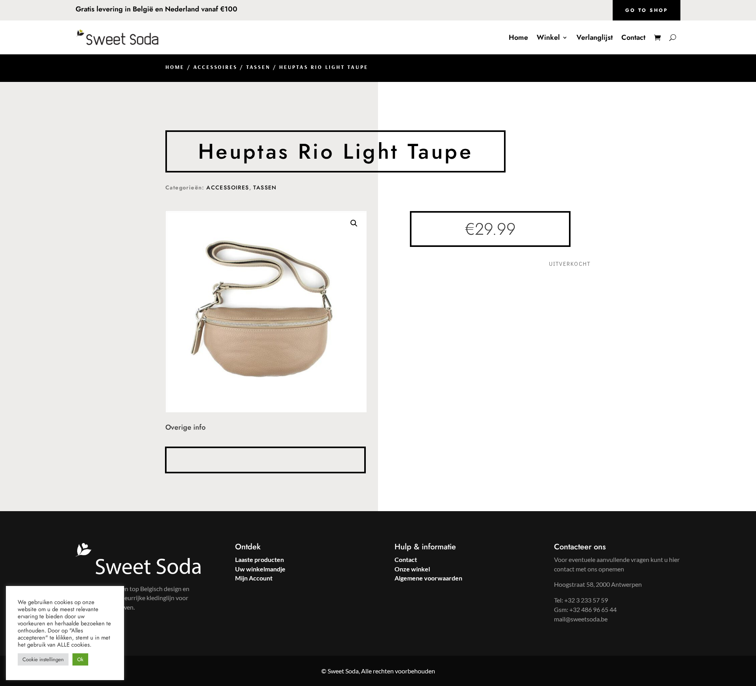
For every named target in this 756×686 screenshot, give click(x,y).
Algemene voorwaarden (428, 578)
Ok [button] (80, 659)
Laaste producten (259, 559)
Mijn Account (253, 578)
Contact (633, 37)
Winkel (548, 37)
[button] (354, 223)
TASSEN (258, 66)
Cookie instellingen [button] (43, 659)
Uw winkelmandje (260, 569)
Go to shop (646, 10)
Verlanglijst (594, 37)
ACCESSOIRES (215, 66)
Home (518, 37)
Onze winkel (412, 569)
